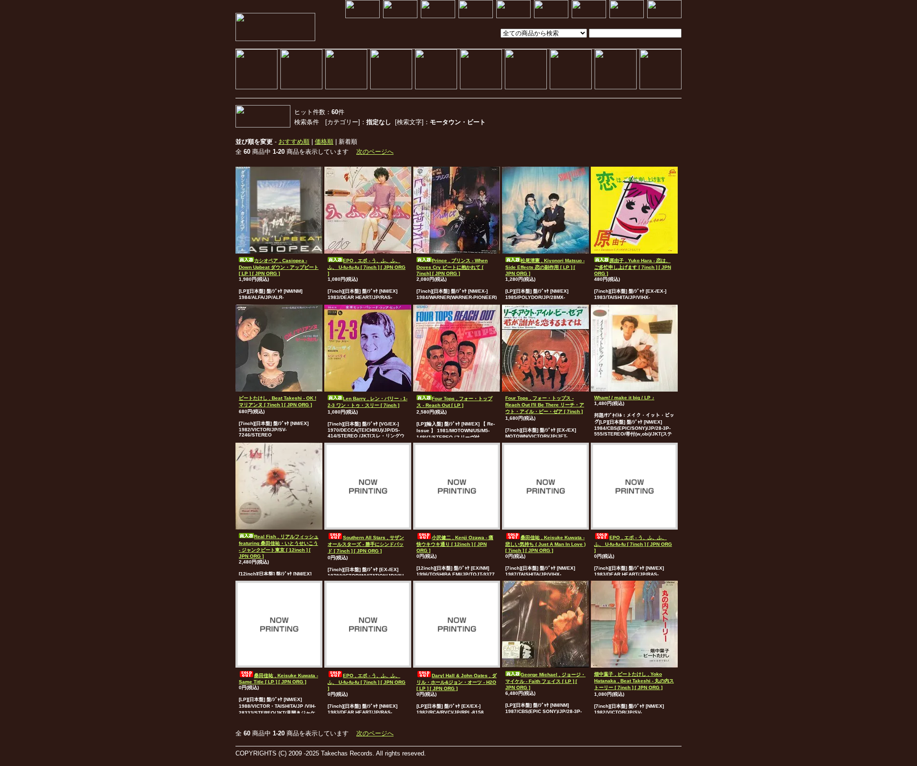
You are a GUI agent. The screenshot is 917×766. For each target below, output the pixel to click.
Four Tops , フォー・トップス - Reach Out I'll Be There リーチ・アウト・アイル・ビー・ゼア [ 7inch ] (544, 404)
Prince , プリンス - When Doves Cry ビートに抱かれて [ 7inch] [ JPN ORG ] (452, 267)
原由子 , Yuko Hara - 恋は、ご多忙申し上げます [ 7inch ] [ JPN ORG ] (632, 267)
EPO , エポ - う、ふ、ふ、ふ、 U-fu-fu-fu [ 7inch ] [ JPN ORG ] (366, 267)
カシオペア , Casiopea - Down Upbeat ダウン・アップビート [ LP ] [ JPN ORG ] (279, 267)
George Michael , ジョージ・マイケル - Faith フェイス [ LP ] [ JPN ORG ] (545, 681)
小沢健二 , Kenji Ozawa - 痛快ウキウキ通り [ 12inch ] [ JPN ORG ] (454, 544)
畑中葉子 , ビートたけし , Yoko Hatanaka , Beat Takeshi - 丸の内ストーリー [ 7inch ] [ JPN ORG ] (634, 680)
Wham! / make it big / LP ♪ (624, 397)
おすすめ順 (293, 141)
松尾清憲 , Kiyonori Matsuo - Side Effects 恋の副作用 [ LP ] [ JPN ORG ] (545, 267)
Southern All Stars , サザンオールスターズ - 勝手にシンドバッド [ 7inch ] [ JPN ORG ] (366, 544)
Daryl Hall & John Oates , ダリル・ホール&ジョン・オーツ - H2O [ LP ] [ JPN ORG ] (456, 682)
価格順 (324, 141)
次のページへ (375, 151)
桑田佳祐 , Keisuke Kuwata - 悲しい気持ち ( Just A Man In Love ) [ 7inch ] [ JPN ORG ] (545, 544)
